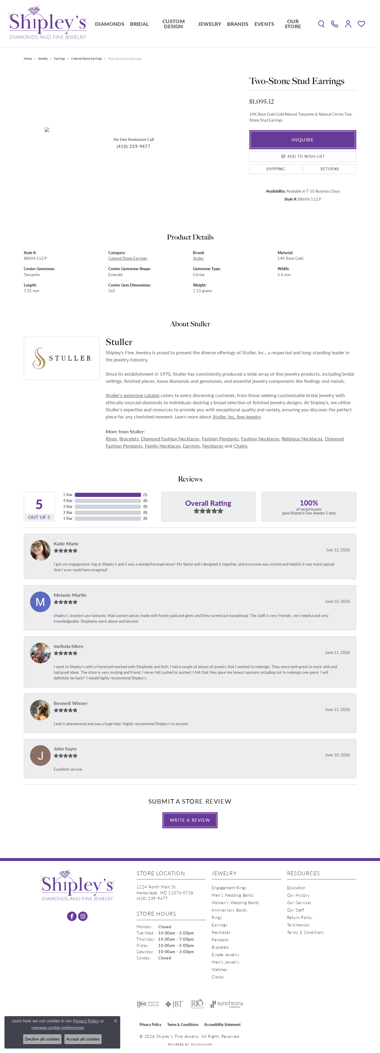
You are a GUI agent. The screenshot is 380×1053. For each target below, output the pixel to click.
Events (264, 23)
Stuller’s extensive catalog (132, 395)
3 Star (67, 506)
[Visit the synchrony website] (226, 1004)
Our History (298, 895)
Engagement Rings (229, 887)
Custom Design (173, 24)
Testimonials (298, 925)
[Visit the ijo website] (148, 1004)
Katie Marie (66, 543)
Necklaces (212, 445)
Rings (111, 438)
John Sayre (65, 748)
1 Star (67, 518)
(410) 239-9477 (134, 146)
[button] (321, 24)
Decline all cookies (42, 1039)
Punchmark (201, 1044)
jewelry (43, 58)
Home (28, 58)
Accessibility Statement (222, 1024)
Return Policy (300, 917)
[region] (134, 129)
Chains (240, 445)
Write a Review (190, 820)
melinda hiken (68, 646)
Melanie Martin (70, 594)
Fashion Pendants (220, 438)
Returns (330, 168)
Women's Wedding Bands (235, 902)
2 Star (67, 512)
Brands (237, 23)
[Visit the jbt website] (174, 1004)
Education (296, 887)
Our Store (293, 24)
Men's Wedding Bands (233, 895)
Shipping (275, 168)
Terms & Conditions (305, 932)
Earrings (59, 58)
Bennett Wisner (71, 703)
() (145, 494)
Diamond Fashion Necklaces (170, 438)
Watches (220, 969)
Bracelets (129, 438)
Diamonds (109, 23)
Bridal (139, 23)
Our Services (299, 902)
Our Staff (295, 910)
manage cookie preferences (57, 1027)
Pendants (220, 939)
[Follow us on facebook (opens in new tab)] (72, 916)
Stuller (198, 258)
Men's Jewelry (225, 962)
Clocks (218, 977)
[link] (334, 24)
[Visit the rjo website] (197, 1004)
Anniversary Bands (230, 910)
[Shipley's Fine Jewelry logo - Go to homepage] (47, 24)
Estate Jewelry (226, 954)
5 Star (67, 494)
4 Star (67, 500)
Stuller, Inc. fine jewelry (237, 416)
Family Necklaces (162, 445)
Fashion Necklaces (260, 438)
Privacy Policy (150, 1024)
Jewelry (209, 23)
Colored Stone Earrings (86, 58)
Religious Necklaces (302, 438)
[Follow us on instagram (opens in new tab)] (83, 916)
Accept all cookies (83, 1039)
